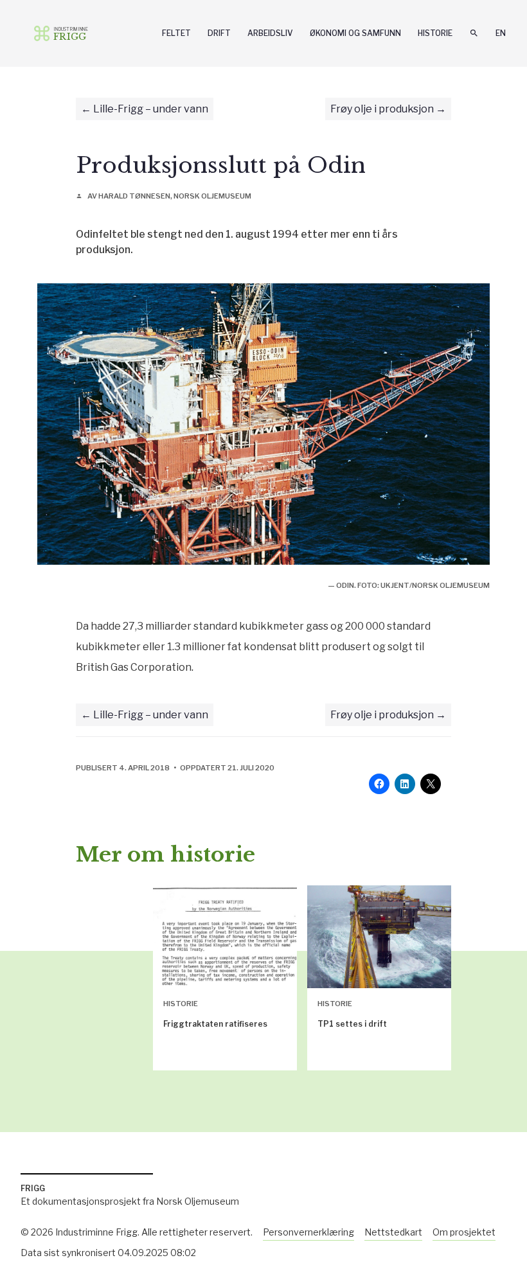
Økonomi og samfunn (355, 33)
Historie (435, 33)
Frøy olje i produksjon (382, 109)
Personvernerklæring (308, 1232)
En (501, 33)
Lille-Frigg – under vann (150, 109)
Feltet (176, 33)
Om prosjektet (464, 1232)
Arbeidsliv (270, 33)
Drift (219, 33)
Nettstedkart (393, 1232)
